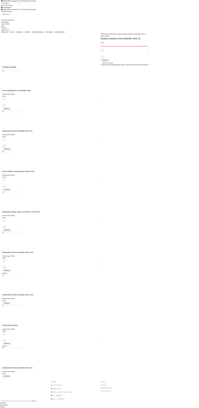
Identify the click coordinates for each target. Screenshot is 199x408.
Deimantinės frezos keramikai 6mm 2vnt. (17, 368)
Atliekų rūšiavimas (106, 391)
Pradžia (103, 34)
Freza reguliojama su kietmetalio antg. (16, 90)
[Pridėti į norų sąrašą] (8, 87)
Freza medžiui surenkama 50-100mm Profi (18, 171)
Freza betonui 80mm (10, 325)
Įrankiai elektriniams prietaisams (114, 34)
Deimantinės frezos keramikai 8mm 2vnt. (17, 131)
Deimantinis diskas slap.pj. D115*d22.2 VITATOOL (21, 212)
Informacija (104, 385)
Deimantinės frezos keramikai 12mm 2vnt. (18, 295)
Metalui (123, 64)
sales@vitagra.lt (7, 7)
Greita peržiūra (4, 87)
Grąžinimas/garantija (106, 388)
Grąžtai (128, 64)
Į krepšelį (105, 60)
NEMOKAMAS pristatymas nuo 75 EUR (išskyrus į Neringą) (19, 1)
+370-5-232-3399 (7, 5)
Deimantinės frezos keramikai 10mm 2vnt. (18, 252)
